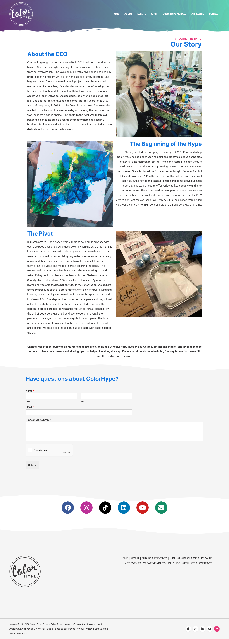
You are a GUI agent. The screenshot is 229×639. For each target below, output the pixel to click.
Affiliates (197, 13)
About (128, 13)
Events (141, 13)
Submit (32, 465)
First (28, 401)
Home (116, 13)
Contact (214, 13)
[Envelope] (161, 507)
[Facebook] (68, 507)
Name (30, 390)
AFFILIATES (189, 563)
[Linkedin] (124, 507)
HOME (124, 558)
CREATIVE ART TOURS (157, 563)
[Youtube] (142, 507)
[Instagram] (86, 507)
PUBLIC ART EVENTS (154, 558)
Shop (154, 13)
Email (30, 407)
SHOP (176, 563)
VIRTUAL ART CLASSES (184, 558)
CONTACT (205, 563)
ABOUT (135, 558)
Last (82, 401)
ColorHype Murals (174, 13)
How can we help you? (38, 419)
